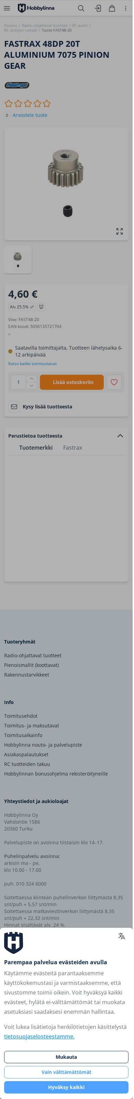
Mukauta (66, 1057)
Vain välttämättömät (66, 1072)
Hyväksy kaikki (66, 1087)
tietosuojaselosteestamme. (39, 1036)
